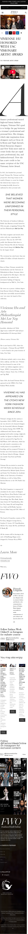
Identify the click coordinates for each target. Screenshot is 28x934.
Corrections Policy (10, 913)
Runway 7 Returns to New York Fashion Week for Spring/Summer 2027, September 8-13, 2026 (22, 677)
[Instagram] (14, 622)
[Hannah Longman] (7, 605)
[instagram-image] (4, 646)
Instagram (6, 875)
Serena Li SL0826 (13, 669)
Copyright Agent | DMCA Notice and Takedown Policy (12, 911)
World (12, 672)
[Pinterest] (14, 32)
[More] (21, 32)
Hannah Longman (17, 589)
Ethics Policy (13, 914)
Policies (3, 913)
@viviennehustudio (6, 558)
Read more (3, 732)
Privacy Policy (13, 921)
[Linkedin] (17, 32)
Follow (22, 638)
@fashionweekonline (12, 638)
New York (22, 687)
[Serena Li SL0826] (13, 665)
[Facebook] (6, 32)
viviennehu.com (5, 561)
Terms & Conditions (20, 919)
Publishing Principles (19, 913)
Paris (2, 694)
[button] (2, 13)
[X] (10, 32)
